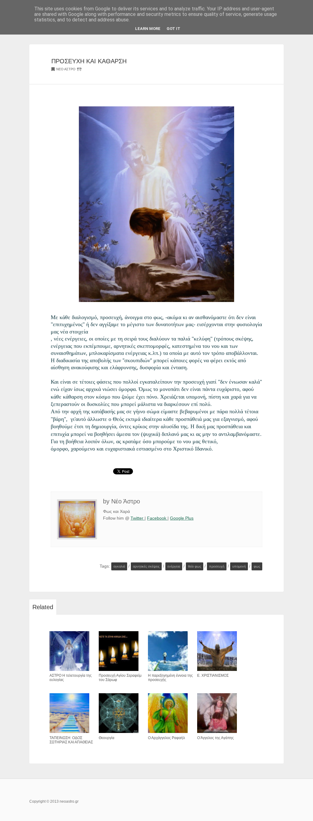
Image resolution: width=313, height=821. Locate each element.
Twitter (138, 518)
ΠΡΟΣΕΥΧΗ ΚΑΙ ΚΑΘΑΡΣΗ (89, 61)
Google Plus (181, 518)
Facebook (157, 518)
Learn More (147, 28)
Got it (173, 28)
